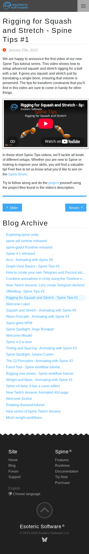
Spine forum (17, 174)
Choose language (26, 494)
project (53, 183)
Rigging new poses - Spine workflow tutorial (39, 373)
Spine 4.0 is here (19, 342)
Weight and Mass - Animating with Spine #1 (39, 380)
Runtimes (62, 465)
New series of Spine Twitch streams (33, 411)
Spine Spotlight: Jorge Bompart (30, 329)
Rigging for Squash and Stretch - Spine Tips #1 (37, 30)
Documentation (66, 471)
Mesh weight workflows (24, 417)
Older (13, 208)
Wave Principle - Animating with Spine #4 (37, 316)
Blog (12, 465)
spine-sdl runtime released (26, 241)
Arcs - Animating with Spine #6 (29, 260)
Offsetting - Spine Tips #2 (25, 291)
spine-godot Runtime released (29, 247)
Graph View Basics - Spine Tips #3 (32, 266)
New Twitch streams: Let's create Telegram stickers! (45, 285)
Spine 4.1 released (20, 253)
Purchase (62, 483)
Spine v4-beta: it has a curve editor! (33, 386)
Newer (74, 208)
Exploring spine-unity (22, 234)
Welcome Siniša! (19, 399)
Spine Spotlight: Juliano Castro (30, 354)
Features (62, 460)
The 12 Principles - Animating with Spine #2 (39, 361)
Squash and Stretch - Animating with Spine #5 (41, 310)
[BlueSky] (44, 539)
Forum (13, 471)
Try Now (61, 477)
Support (14, 477)
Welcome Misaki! (19, 335)
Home (13, 460)
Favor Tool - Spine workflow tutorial (33, 367)
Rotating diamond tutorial (25, 405)
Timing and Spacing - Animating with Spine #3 (41, 348)
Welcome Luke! (18, 304)
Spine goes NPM (19, 323)
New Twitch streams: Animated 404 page (37, 392)
